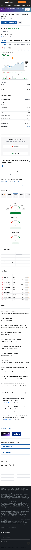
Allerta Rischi (4, 541)
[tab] (9, 195)
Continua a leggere (15, 132)
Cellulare (3, 476)
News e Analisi (18, 40)
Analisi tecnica (6, 191)
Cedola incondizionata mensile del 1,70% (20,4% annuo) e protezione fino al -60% (14, 408)
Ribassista (16, 146)
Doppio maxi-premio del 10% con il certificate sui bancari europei (16, 416)
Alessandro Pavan (8, 411)
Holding (9, 44)
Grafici (10, 40)
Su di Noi (19, 473)
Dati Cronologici (16, 44)
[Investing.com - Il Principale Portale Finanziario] (8, 2)
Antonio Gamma (7, 419)
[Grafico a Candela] (2, 48)
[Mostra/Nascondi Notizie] (10, 48)
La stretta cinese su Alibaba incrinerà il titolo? (14, 172)
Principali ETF (8, 5)
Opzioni (28, 44)
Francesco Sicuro (7, 402)
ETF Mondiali (17, 5)
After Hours (5, 36)
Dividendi (23, 44)
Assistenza (19, 479)
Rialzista (17, 153)
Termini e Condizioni (5, 532)
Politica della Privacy (5, 537)
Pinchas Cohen (4, 174)
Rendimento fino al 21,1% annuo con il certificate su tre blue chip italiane (13, 399)
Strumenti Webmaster (6, 482)
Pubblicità (19, 476)
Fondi (23, 5)
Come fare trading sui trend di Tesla (11, 179)
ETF (2, 5)
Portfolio (3, 479)
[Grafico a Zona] (4, 48)
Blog (2, 473)
